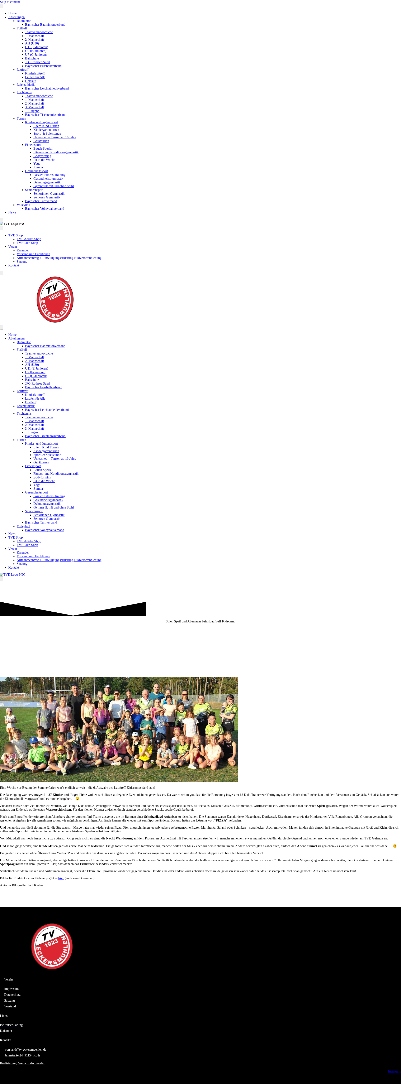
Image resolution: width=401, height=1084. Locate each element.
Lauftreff (22, 69)
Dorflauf (30, 81)
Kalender (23, 250)
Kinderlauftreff (35, 73)
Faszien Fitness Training (49, 175)
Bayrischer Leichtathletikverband (47, 88)
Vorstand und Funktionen (33, 254)
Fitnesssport (33, 144)
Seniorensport (34, 190)
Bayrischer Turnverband (41, 201)
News (12, 212)
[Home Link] (13, 574)
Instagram (394, 1071)
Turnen (21, 118)
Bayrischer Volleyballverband (44, 208)
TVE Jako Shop (27, 243)
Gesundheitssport (36, 171)
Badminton (24, 21)
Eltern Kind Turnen (46, 126)
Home (12, 13)
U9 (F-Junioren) (35, 51)
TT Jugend (32, 111)
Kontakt (13, 265)
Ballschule (32, 58)
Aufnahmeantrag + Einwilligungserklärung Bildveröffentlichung (59, 258)
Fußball (22, 28)
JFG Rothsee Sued (37, 62)
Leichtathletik (26, 84)
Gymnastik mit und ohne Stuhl (53, 186)
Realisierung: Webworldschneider (22, 1063)
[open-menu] (1, 6)
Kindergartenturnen (46, 129)
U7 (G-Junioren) (36, 54)
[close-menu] (1, 220)
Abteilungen (16, 17)
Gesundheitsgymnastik (48, 178)
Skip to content (10, 2)
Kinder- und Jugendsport (41, 122)
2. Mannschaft (34, 39)
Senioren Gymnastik (46, 197)
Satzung (22, 261)
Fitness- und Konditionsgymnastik (56, 152)
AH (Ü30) (32, 43)
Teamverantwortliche (39, 32)
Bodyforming (42, 156)
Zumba (38, 167)
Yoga (36, 163)
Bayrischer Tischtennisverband (45, 114)
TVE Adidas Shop (29, 239)
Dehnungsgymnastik (47, 182)
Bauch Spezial (42, 148)
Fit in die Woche (44, 160)
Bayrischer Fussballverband (43, 66)
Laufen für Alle (35, 77)
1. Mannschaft (34, 36)
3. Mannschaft (34, 107)
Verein (12, 246)
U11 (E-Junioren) (36, 47)
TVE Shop (15, 235)
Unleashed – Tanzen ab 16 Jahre (54, 137)
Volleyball (23, 205)
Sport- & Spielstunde (47, 133)
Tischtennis (24, 92)
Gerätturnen (41, 141)
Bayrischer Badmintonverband (45, 24)
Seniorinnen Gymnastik (49, 193)
